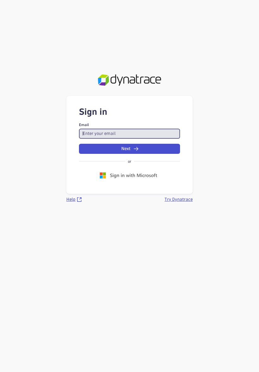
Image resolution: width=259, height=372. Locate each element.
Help (70, 199)
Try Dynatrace (179, 199)
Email (84, 124)
